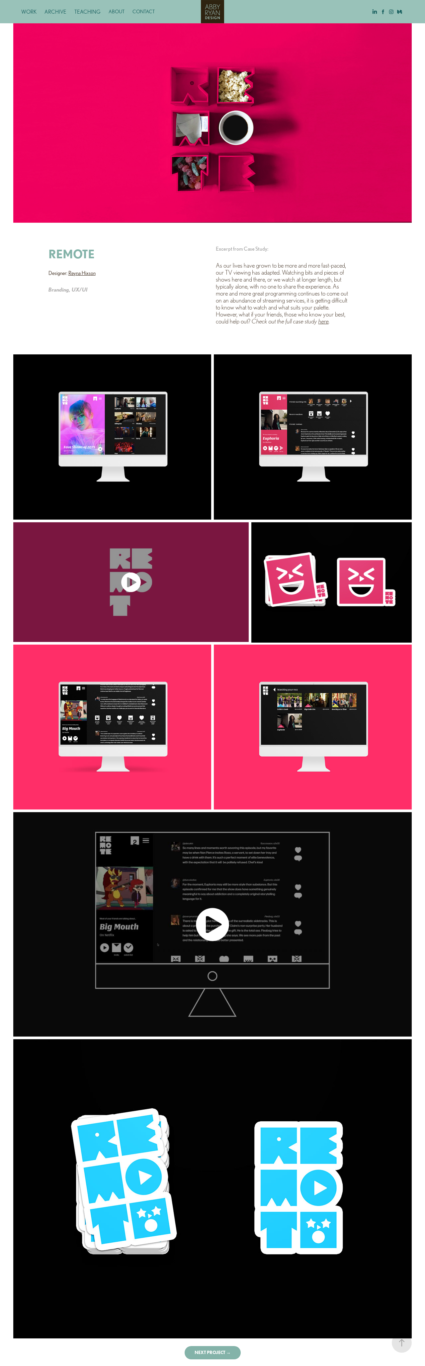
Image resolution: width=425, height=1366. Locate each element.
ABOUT (117, 11)
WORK (29, 12)
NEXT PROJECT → (213, 1352)
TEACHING (87, 12)
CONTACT (143, 11)
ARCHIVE (55, 12)
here (323, 321)
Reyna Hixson (82, 273)
